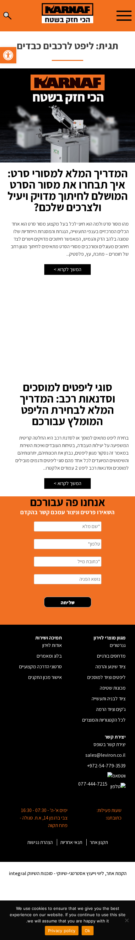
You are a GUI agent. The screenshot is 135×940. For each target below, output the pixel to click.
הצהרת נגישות (40, 842)
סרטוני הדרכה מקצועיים (40, 666)
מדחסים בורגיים (111, 656)
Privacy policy (62, 930)
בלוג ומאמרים (49, 656)
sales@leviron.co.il (105, 755)
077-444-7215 (92, 784)
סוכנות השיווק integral (31, 873)
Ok (87, 930)
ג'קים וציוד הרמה (111, 709)
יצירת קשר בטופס (110, 744)
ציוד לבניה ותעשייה (109, 698)
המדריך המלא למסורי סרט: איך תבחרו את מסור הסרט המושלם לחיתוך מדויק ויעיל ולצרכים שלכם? (68, 190)
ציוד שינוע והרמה (110, 666)
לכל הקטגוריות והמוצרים (104, 720)
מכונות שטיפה (113, 688)
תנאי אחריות (71, 842)
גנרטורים (118, 645)
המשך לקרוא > (67, 269)
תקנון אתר (99, 842)
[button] (8, 55)
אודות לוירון (52, 645)
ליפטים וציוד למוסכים (106, 677)
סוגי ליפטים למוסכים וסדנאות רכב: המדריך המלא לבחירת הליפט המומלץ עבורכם (67, 404)
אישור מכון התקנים (45, 677)
